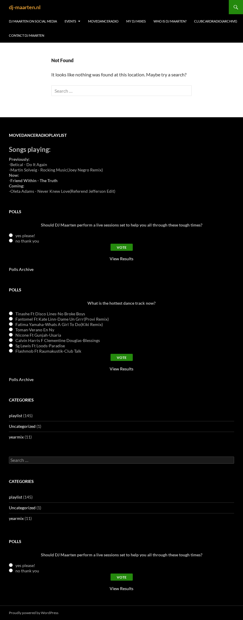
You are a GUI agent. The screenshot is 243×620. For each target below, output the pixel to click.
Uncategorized (22, 426)
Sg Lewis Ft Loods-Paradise (40, 345)
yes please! (25, 235)
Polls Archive (21, 269)
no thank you (27, 240)
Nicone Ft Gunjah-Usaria (38, 335)
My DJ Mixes (136, 21)
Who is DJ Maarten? (170, 21)
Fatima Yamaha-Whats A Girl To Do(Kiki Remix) (59, 324)
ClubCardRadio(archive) (215, 21)
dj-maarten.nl (25, 7)
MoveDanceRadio (103, 21)
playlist (15, 415)
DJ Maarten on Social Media (33, 21)
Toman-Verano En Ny (34, 329)
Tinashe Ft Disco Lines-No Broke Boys (50, 313)
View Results (121, 258)
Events (70, 21)
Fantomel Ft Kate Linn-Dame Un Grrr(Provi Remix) (62, 319)
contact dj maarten (26, 35)
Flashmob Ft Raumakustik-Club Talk (48, 351)
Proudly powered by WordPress (33, 613)
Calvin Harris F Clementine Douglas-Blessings (57, 340)
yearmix (16, 436)
